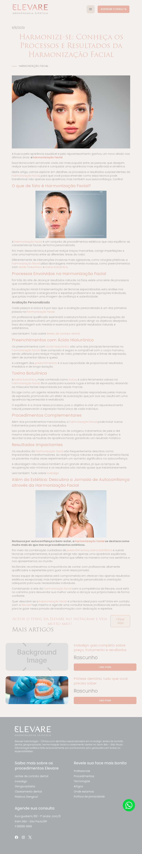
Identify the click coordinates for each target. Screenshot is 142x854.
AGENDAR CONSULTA (113, 9)
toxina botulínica (56, 267)
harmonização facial (26, 176)
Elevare (26, 605)
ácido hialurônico (30, 267)
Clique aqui (120, 621)
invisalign (53, 473)
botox (73, 379)
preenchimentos (46, 363)
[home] (30, 9)
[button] (91, 9)
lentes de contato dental (63, 333)
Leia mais (105, 667)
